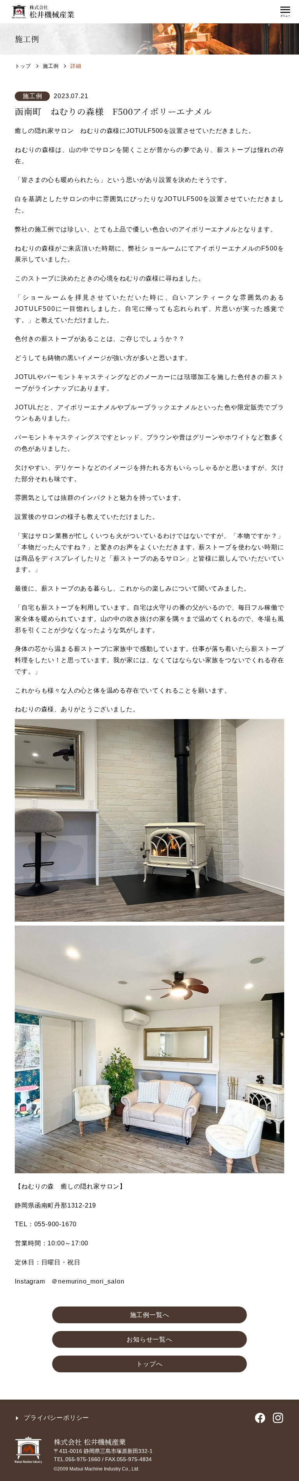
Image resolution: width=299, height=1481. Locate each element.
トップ (23, 66)
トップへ (149, 1364)
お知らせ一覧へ (149, 1339)
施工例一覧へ (149, 1315)
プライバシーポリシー (56, 1417)
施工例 (51, 66)
